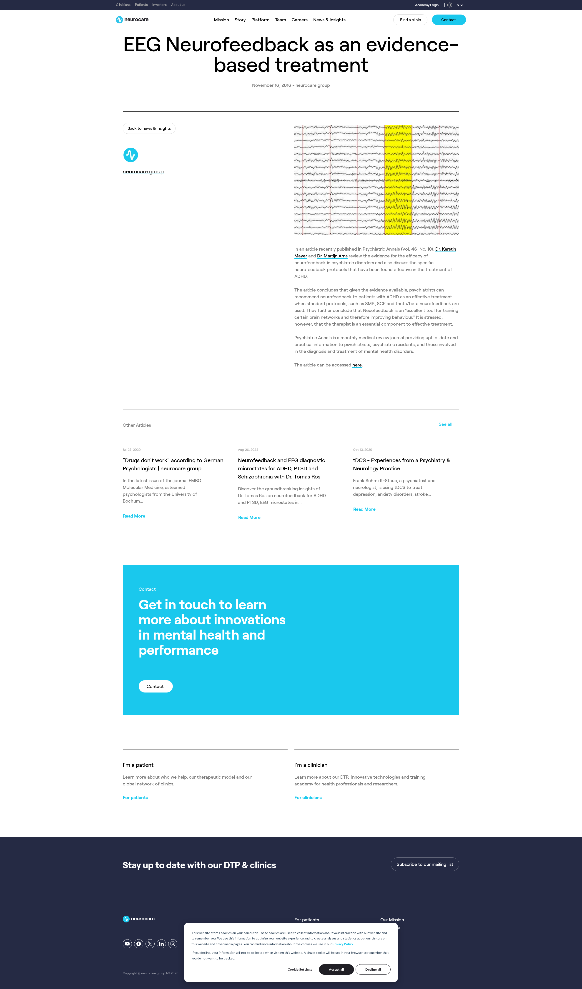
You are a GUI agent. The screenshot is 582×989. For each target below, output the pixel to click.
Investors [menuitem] (159, 5)
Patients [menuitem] (141, 5)
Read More (134, 515)
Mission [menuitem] (221, 19)
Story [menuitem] (240, 19)
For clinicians (308, 797)
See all (445, 424)
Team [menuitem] (280, 19)
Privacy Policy (342, 944)
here (357, 364)
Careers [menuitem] (300, 19)
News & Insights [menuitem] (329, 19)
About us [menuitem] (178, 5)
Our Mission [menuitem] (392, 919)
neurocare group (143, 171)
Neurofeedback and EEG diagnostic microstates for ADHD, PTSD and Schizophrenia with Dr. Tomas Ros (281, 468)
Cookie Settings (300, 969)
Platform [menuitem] (260, 19)
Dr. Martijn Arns (332, 255)
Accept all (336, 969)
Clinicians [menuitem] (123, 5)
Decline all (373, 969)
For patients (135, 797)
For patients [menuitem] (306, 919)
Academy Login (427, 5)
